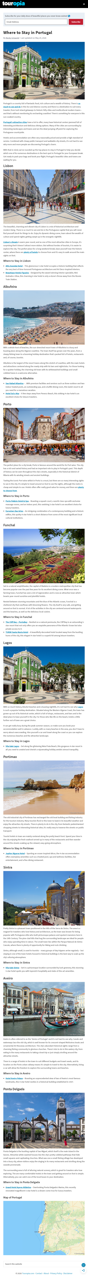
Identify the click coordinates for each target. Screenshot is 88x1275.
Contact (39, 1273)
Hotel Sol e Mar (12, 393)
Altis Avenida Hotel (14, 266)
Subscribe (76, 22)
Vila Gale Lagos (12, 746)
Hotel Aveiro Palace (14, 1078)
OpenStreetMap (80, 1253)
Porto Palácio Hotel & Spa (17, 501)
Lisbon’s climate (10, 242)
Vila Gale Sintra (12, 967)
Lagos (80, 707)
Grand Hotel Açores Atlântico (18, 1187)
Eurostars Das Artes (14, 511)
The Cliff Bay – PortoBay (16, 622)
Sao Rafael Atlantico (14, 383)
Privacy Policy (56, 1273)
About (46, 1273)
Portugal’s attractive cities (15, 122)
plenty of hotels (31, 252)
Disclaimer (67, 1273)
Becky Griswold (12, 38)
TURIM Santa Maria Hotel (17, 632)
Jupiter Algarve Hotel (15, 853)
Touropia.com (28, 1273)
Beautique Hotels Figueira (17, 272)
